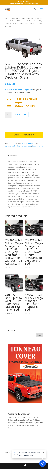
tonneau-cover (37, 146)
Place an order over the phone (18, 89)
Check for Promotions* (24, 135)
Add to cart (20, 114)
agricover (8, 146)
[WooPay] (24, 123)
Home (7, 18)
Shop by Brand (15, 18)
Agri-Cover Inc (25, 18)
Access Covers (36, 18)
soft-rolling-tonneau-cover (21, 146)
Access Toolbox (10, 21)
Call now (24, 102)
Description (12, 156)
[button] (40, 39)
